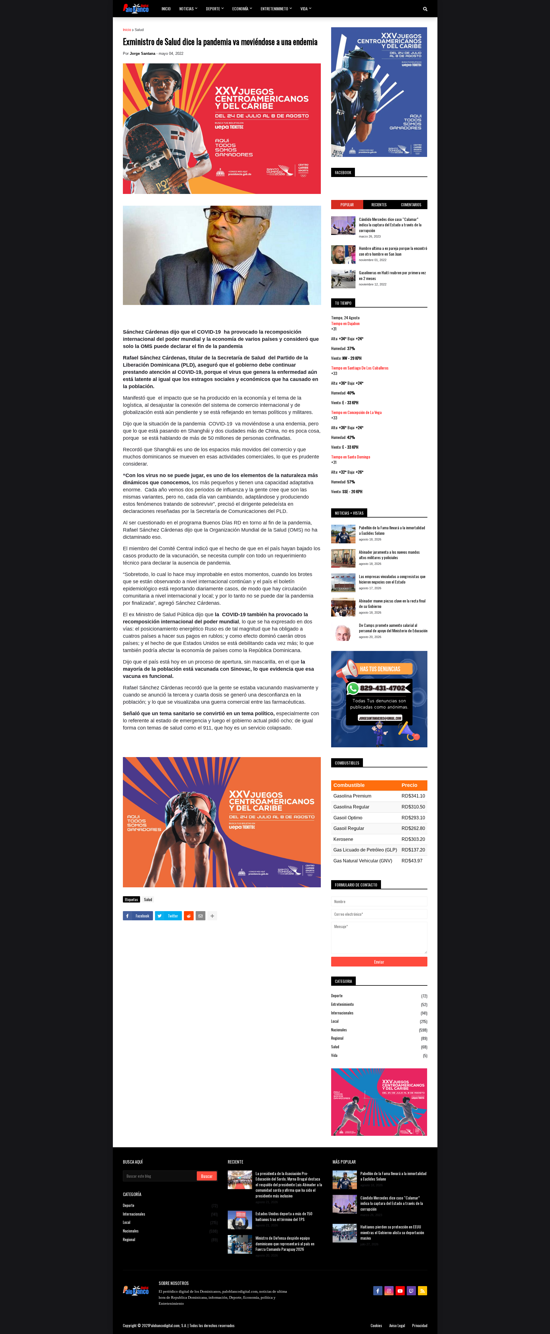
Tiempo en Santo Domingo (350, 457)
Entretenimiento (379, 1004)
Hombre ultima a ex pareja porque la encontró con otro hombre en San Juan (393, 250)
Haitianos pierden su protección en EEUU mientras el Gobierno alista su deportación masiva (392, 1232)
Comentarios (411, 204)
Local (379, 1021)
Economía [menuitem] (240, 8)
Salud (139, 30)
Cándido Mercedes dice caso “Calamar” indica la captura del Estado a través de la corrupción (390, 224)
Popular (347, 204)
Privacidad (419, 1325)
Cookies (376, 1325)
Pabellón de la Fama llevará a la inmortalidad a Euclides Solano (392, 530)
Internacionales (379, 1013)
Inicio (127, 30)
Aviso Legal (397, 1325)
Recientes (379, 204)
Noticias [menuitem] (186, 8)
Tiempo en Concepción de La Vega (356, 412)
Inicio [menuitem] (166, 8)
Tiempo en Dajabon (345, 323)
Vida (379, 1055)
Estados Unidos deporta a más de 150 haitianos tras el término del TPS (284, 1216)
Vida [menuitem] (304, 8)
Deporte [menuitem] (213, 8)
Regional (379, 1038)
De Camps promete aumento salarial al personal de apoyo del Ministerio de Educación (393, 627)
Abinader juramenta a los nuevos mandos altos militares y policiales (389, 554)
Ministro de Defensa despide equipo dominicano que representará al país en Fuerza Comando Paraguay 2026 (285, 1243)
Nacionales (379, 1030)
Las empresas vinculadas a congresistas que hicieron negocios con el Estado (392, 579)
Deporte (379, 996)
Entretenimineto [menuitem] (274, 8)
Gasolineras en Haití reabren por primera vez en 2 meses (392, 275)
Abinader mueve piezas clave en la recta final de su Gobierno (392, 603)
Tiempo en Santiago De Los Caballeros (359, 368)
